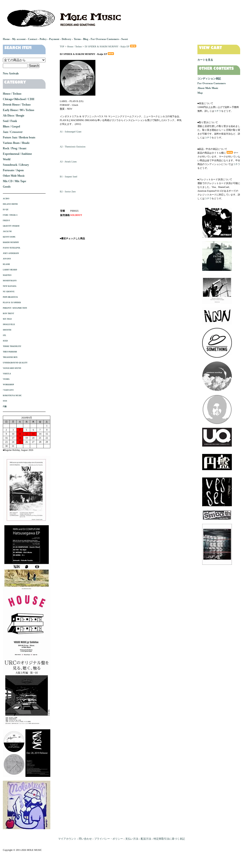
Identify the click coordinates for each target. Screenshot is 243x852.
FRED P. (6, 220)
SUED (5, 341)
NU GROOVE (8, 292)
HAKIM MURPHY (11, 242)
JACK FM (7, 231)
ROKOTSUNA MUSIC (12, 395)
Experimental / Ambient (17, 154)
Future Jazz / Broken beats (19, 137)
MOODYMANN (10, 281)
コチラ (217, 111)
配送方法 (146, 838)
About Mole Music (207, 88)
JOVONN (7, 259)
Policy (43, 39)
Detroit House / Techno (17, 104)
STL (4, 335)
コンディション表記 (209, 78)
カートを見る (205, 59)
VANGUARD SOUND (12, 368)
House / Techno (74, 46)
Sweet (124, 39)
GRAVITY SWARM (11, 226)
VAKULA (7, 374)
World (6, 159)
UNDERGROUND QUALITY (15, 363)
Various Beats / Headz (16, 143)
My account (19, 39)
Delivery (66, 39)
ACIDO (6, 199)
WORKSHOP (8, 385)
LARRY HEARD (10, 270)
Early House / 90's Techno (18, 110)
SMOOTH (7, 330)
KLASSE (6, 264)
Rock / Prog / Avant (14, 148)
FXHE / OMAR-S (10, 215)
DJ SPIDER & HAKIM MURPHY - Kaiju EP (107, 46)
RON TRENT (8, 313)
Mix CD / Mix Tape (14, 181)
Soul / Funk (10, 121)
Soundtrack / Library (16, 164)
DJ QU (6, 210)
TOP (62, 46)
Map (200, 92)
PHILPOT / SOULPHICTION (15, 308)
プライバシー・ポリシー (108, 838)
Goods (7, 186)
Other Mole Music (14, 175)
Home (6, 39)
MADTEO (7, 275)
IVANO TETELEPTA (11, 248)
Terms (77, 39)
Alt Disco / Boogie (13, 115)
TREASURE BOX (10, 357)
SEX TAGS (7, 319)
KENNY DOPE (9, 237)
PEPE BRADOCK (10, 297)
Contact (32, 39)
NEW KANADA (9, 286)
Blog (85, 39)
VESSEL (6, 379)
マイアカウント (67, 838)
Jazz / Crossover (13, 132)
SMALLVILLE (9, 324)
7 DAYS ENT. (8, 390)
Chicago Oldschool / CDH (18, 99)
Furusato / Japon (13, 170)
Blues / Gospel (11, 126)
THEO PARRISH (10, 352)
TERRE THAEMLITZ (12, 346)
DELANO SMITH (10, 204)
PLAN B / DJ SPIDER (12, 303)
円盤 (5, 406)
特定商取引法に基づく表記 (169, 838)
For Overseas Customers (105, 39)
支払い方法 (131, 838)
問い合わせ (85, 838)
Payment (54, 39)
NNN (5, 401)
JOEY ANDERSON (11, 253)
